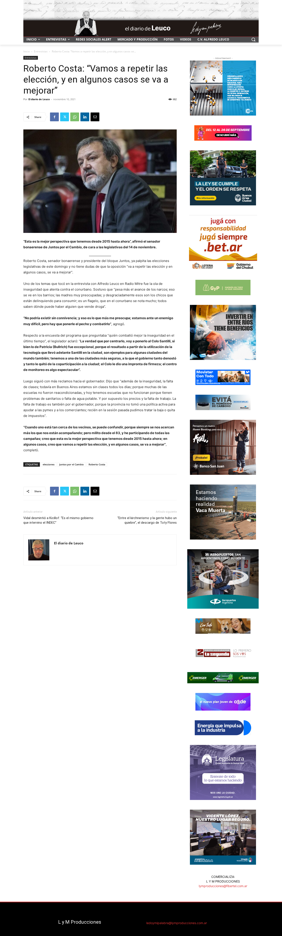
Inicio (26, 51)
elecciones (48, 464)
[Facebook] (54, 116)
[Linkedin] (84, 116)
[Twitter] (64, 116)
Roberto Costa (97, 464)
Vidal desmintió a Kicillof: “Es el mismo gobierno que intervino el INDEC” (58, 520)
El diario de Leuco (39, 99)
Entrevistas (41, 51)
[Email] (95, 116)
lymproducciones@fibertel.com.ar (223, 886)
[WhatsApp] (74, 116)
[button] (253, 39)
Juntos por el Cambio (71, 464)
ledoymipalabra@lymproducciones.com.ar (176, 923)
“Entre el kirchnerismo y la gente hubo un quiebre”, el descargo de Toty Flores (147, 520)
